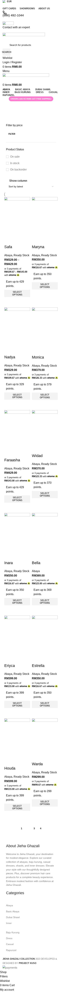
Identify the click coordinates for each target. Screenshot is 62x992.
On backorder (18, 169)
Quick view (8, 301)
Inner (9, 923)
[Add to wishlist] (8, 240)
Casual (10, 944)
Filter (11, 134)
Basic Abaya (12, 911)
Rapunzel (11, 950)
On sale (15, 156)
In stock (14, 163)
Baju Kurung (12, 932)
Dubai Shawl (13, 917)
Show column (18, 180)
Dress (9, 938)
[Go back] (7, 105)
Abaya (9, 905)
